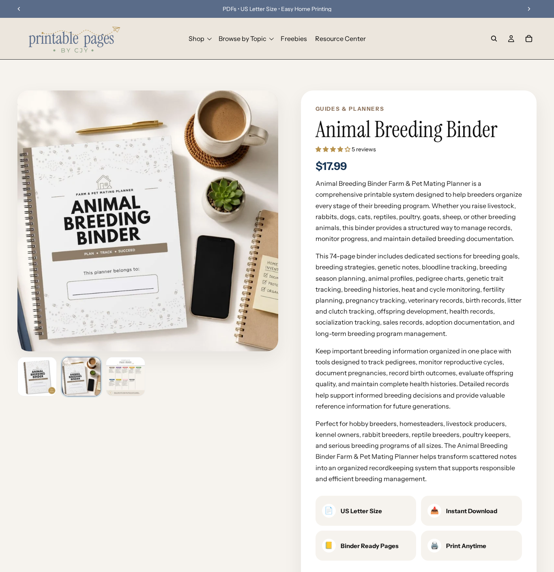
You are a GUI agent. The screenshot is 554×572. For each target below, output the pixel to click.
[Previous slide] (19, 9)
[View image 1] (37, 376)
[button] (334, 149)
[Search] (494, 38)
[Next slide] (529, 9)
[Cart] (529, 38)
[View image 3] (125, 376)
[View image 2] (81, 376)
